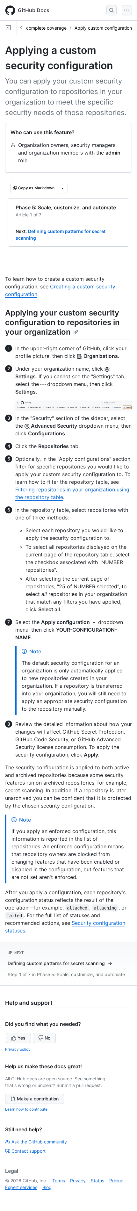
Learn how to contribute (26, 1109)
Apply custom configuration (103, 28)
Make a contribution (38, 1098)
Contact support (28, 1151)
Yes (21, 1038)
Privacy (78, 1180)
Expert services (21, 1187)
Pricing (116, 1180)
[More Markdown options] (62, 188)
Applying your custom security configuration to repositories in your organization (62, 322)
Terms (58, 1180)
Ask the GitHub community (39, 1141)
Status (97, 1180)
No (47, 1038)
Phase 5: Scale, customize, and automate (66, 207)
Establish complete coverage (36, 28)
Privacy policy (18, 1049)
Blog (47, 1187)
